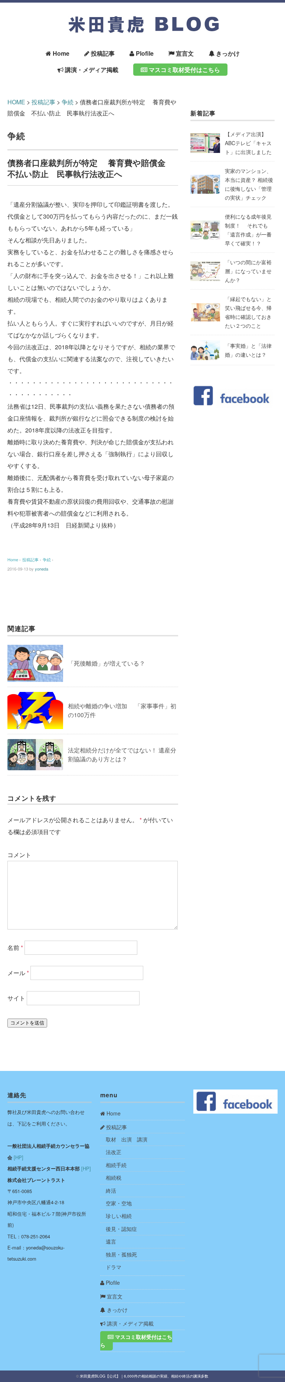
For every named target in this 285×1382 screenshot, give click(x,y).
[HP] (18, 1157)
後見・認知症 (121, 1228)
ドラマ (113, 1267)
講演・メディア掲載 (90, 69)
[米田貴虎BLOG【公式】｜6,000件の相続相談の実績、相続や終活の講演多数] (142, 15)
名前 (15, 947)
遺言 (111, 1241)
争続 (16, 136)
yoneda (41, 569)
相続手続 (116, 1165)
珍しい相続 (119, 1215)
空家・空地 (119, 1203)
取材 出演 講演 (126, 1139)
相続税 (113, 1177)
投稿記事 (102, 53)
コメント (19, 854)
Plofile (144, 53)
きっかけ (227, 53)
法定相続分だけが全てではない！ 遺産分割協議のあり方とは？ (122, 754)
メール (18, 972)
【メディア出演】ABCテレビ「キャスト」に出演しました (248, 143)
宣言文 (184, 53)
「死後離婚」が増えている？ (106, 663)
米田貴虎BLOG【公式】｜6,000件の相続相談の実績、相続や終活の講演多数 (144, 1376)
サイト (16, 998)
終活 (111, 1190)
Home (60, 53)
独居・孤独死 (121, 1254)
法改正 (113, 1152)
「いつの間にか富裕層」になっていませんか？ (248, 271)
